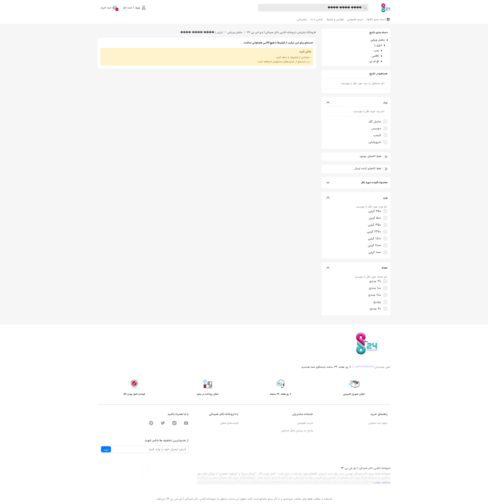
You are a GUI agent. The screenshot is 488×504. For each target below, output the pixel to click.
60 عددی (375, 309)
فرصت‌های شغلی (229, 423)
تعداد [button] (384, 268)
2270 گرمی (374, 232)
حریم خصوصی (355, 20)
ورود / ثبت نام (131, 8)
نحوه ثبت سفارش (378, 423)
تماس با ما (317, 20)
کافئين (375, 56)
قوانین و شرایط (335, 20)
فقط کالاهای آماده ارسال (367, 169)
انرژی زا (378, 45)
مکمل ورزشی (378, 40)
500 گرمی (375, 218)
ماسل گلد (374, 121)
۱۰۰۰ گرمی (374, 252)
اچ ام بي (374, 61)
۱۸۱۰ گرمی (374, 238)
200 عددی (374, 295)
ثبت (106, 450)
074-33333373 (364, 367)
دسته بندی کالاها (376, 20)
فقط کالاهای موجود (370, 156)
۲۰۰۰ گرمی (374, 245)
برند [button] (385, 103)
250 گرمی (374, 211)
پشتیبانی (302, 20)
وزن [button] (385, 198)
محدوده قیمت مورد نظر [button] (374, 183)
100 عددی (375, 288)
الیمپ (377, 135)
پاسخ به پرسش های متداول (297, 431)
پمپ (376, 51)
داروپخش (375, 142)
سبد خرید (109, 8)
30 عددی (375, 281)
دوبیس (376, 128)
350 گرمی (374, 225)
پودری (377, 302)
